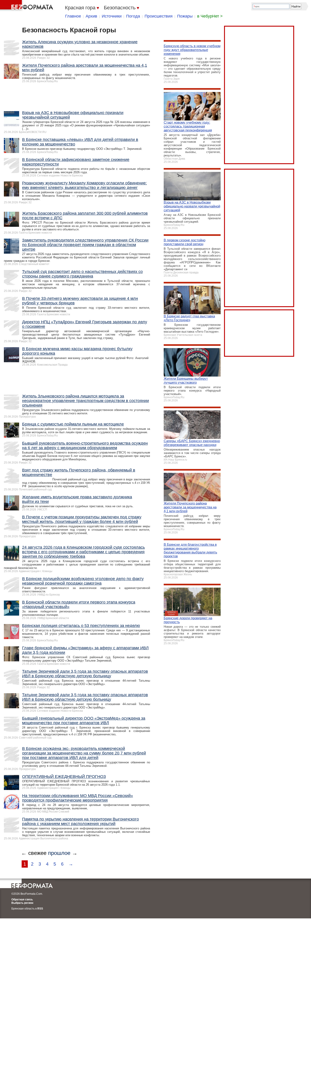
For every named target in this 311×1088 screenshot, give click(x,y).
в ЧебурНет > (210, 16)
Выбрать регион (22, 903)
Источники (112, 16)
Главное (73, 16)
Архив (91, 16)
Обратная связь (22, 899)
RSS (40, 908)
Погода (133, 16)
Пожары (185, 16)
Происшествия (159, 16)
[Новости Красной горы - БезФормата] (27, 5)
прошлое (59, 853)
